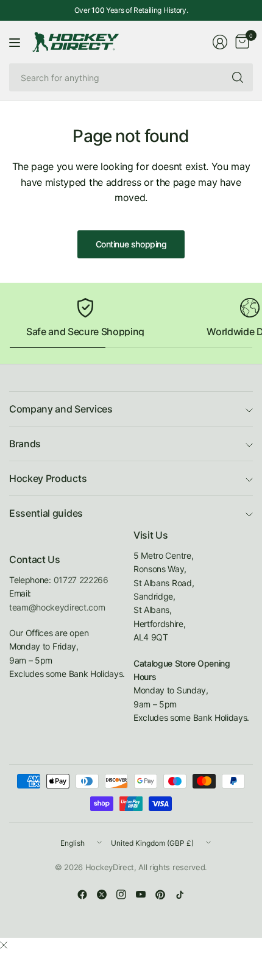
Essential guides (46, 513)
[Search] (237, 77)
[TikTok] (179, 894)
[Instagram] (121, 894)
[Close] (3, 945)
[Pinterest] (160, 894)
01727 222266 (81, 580)
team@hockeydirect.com (57, 607)
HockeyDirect (109, 867)
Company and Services (61, 409)
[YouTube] (140, 894)
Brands (25, 444)
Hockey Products (48, 478)
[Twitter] (102, 894)
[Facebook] (82, 894)
